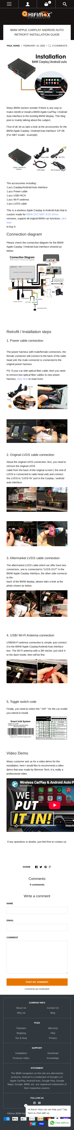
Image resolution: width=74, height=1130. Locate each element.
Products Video (21, 1058)
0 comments (59, 45)
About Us (21, 1008)
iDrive (55, 214)
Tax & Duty (21, 1038)
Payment (21, 1028)
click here (22, 378)
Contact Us (53, 1008)
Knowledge (53, 1058)
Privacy (53, 1038)
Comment (12, 937)
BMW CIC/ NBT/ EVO (38, 214)
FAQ (53, 1033)
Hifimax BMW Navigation (20, 1113)
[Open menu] (9, 4)
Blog (52, 1013)
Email (10, 920)
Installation (21, 1053)
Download (52, 1053)
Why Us (21, 1013)
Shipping (21, 1033)
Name (10, 903)
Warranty (53, 1028)
